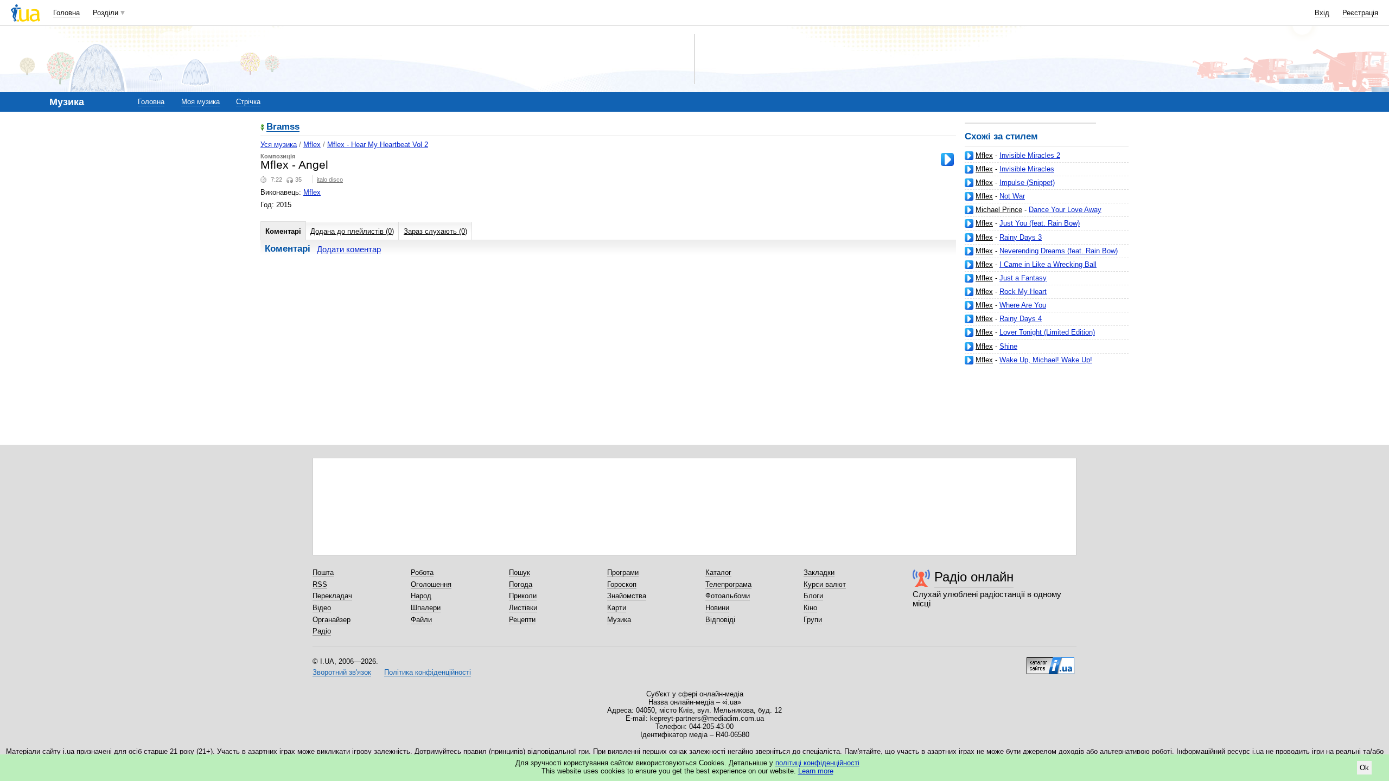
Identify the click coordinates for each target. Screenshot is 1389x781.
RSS (320, 584)
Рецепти (522, 620)
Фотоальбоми (727, 596)
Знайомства (626, 596)
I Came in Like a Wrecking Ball (1048, 264)
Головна (66, 13)
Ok (1364, 768)
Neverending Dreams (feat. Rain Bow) (1058, 251)
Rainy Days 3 (1020, 237)
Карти (616, 608)
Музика (619, 620)
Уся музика (278, 144)
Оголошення (431, 584)
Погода (520, 584)
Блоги (813, 596)
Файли (421, 620)
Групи (813, 620)
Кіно (810, 608)
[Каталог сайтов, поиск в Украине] (1050, 661)
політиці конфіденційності (817, 763)
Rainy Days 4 (1020, 319)
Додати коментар (349, 249)
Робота (422, 572)
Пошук (519, 572)
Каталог (718, 572)
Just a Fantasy (1023, 278)
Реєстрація (1360, 13)
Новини (717, 608)
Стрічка (248, 102)
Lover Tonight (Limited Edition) (1047, 332)
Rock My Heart (1023, 291)
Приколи (523, 596)
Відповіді (720, 620)
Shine (1008, 346)
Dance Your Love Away (1065, 210)
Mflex (984, 155)
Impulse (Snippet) (1027, 182)
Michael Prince (999, 210)
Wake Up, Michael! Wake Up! (1045, 360)
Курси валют (825, 584)
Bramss (283, 127)
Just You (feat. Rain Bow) (1039, 223)
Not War (1012, 196)
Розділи (105, 13)
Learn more (815, 771)
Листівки (523, 608)
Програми (623, 572)
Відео (322, 608)
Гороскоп (621, 584)
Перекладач (332, 596)
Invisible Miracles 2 (1029, 155)
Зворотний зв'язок (342, 672)
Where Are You (1022, 305)
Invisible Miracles (1026, 169)
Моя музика (200, 102)
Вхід (1322, 13)
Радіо (322, 631)
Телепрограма (728, 584)
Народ (421, 596)
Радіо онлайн (974, 576)
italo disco (330, 179)
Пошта (323, 572)
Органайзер (332, 620)
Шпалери (426, 608)
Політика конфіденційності (427, 672)
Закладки (819, 572)
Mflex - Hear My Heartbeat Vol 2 (377, 144)
